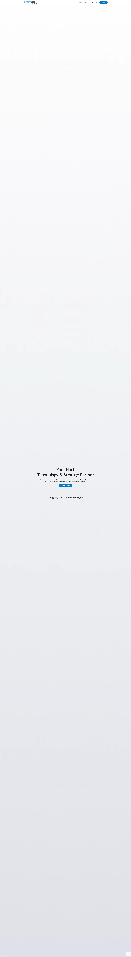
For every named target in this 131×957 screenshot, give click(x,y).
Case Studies (94, 2)
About (80, 2)
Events (86, 2)
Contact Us (103, 2)
